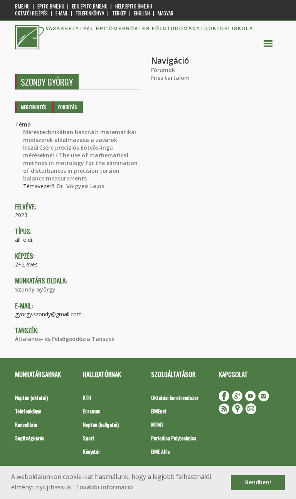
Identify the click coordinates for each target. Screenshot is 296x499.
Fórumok (163, 70)
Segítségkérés (29, 438)
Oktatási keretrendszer (174, 397)
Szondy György (35, 289)
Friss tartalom (170, 77)
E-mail (62, 13)
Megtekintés (34, 107)
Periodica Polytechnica (173, 438)
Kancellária (26, 424)
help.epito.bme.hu (133, 6)
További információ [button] (104, 487)
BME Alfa (160, 451)
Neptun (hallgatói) (101, 424)
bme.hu (22, 6)
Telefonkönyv (90, 13)
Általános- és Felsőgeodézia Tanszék (64, 338)
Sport (88, 438)
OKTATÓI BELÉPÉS (31, 13)
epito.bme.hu (50, 6)
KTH (87, 397)
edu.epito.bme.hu (90, 6)
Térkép (119, 13)
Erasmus (91, 411)
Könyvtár (91, 451)
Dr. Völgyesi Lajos (80, 186)
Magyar (165, 13)
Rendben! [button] (258, 482)
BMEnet (158, 411)
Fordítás (67, 107)
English (142, 13)
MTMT (157, 424)
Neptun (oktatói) (31, 397)
